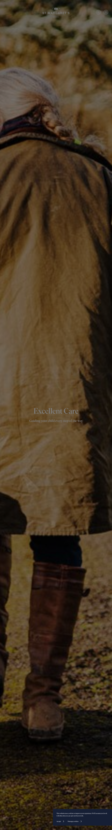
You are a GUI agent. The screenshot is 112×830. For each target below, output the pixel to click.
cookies (70, 813)
